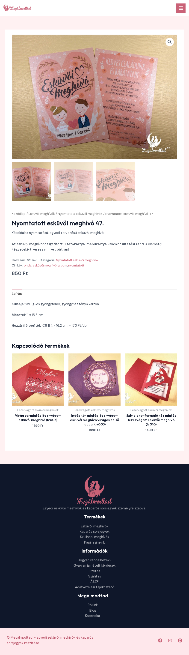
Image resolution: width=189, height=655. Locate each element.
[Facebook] (160, 640)
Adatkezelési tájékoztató (94, 587)
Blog (92, 610)
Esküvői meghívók (42, 214)
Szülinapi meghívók (94, 537)
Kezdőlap (19, 214)
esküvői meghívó (45, 265)
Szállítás (94, 576)
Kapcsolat (92, 616)
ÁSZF (94, 582)
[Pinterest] (180, 640)
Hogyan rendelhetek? (94, 560)
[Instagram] (170, 640)
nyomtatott (76, 265)
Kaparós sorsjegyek (94, 531)
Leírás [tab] (17, 294)
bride (28, 265)
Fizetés (94, 571)
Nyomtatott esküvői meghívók (80, 214)
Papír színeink (94, 542)
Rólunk (93, 605)
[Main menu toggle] (181, 8)
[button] (169, 42)
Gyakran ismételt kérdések (94, 565)
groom (62, 265)
